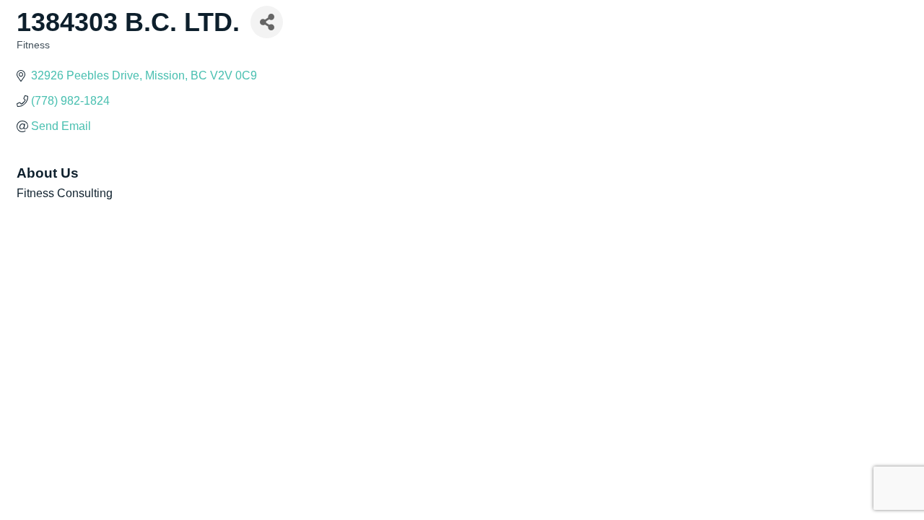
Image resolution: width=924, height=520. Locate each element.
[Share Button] (266, 22)
